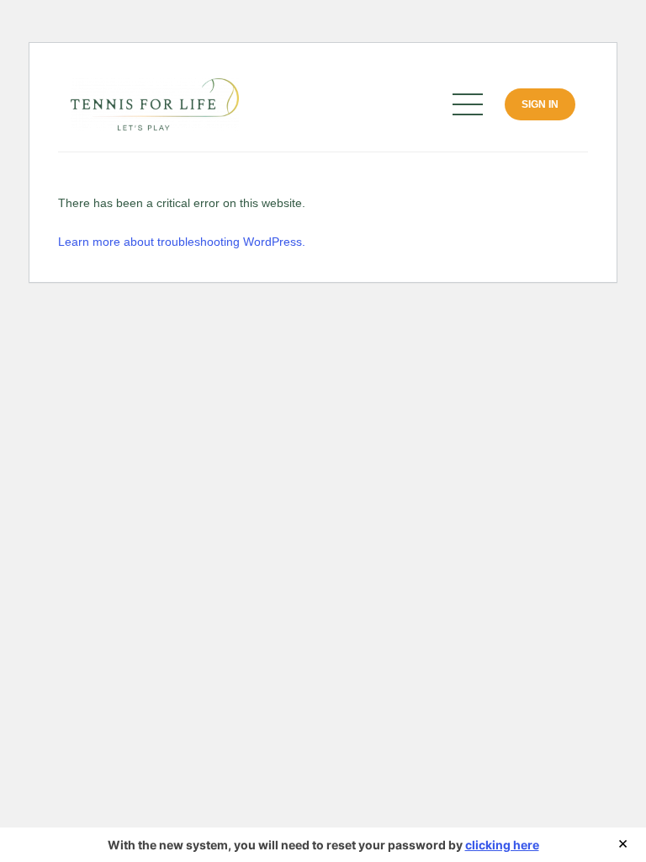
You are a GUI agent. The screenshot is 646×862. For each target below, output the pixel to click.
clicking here (502, 845)
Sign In (540, 104)
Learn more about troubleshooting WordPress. (181, 241)
